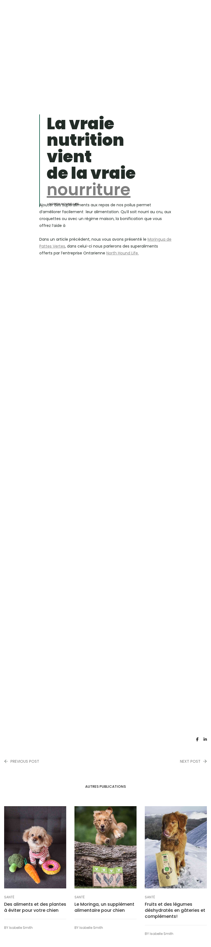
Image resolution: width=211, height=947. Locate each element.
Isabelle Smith (21, 927)
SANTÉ (9, 897)
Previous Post (24, 761)
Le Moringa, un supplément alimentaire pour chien (104, 907)
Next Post (190, 761)
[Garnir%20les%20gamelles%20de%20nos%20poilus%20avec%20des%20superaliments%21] (197, 739)
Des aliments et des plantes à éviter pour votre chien (35, 907)
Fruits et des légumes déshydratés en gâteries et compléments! (175, 910)
